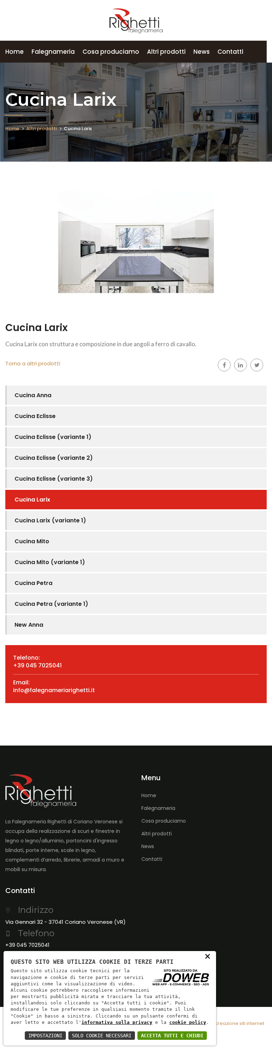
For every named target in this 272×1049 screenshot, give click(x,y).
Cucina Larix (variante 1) (50, 520)
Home (14, 51)
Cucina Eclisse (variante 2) (54, 458)
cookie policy (187, 1022)
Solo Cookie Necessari (101, 1035)
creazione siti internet (239, 1023)
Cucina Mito (32, 541)
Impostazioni (45, 1035)
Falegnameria (53, 51)
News (201, 51)
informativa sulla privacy (116, 1022)
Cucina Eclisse (35, 416)
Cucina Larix (32, 499)
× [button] (207, 956)
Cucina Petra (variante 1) (51, 604)
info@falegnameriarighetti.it (54, 690)
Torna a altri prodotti (32, 363)
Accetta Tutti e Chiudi (172, 1035)
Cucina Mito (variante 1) (50, 562)
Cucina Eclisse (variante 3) (54, 479)
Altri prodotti (166, 51)
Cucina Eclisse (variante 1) (53, 437)
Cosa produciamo (111, 51)
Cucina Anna (33, 395)
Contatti (230, 51)
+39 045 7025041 (37, 665)
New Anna (29, 625)
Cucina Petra (33, 583)
